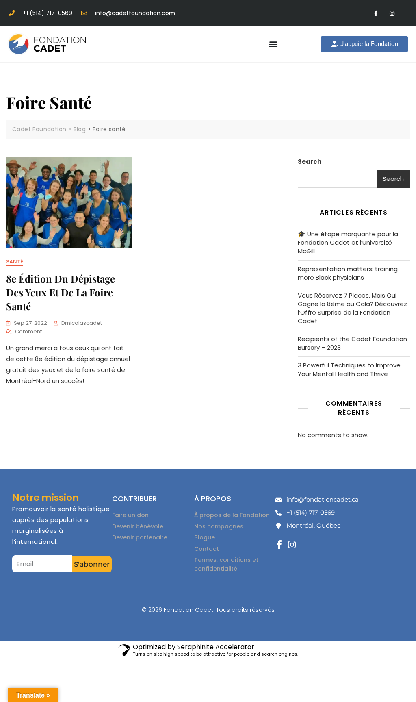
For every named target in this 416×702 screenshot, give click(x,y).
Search (309, 161)
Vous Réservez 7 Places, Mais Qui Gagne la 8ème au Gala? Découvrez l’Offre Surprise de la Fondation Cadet (352, 308)
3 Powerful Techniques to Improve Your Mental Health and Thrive (349, 369)
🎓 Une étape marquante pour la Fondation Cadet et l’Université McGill (348, 242)
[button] (273, 44)
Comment (28, 331)
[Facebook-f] (376, 13)
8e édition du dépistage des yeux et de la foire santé (60, 292)
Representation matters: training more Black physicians (348, 273)
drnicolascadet (81, 323)
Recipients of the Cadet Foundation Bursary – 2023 (352, 343)
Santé (14, 261)
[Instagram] (392, 13)
